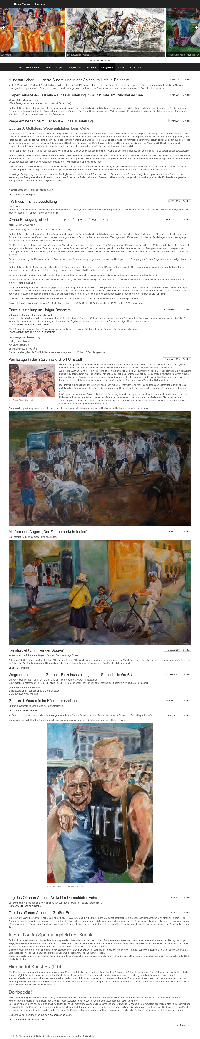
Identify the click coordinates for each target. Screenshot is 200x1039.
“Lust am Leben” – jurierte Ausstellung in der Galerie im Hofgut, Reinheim (69, 79)
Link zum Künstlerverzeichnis (23, 710)
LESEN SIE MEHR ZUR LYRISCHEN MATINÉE (32, 332)
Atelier (48, 67)
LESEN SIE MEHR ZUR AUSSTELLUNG (29, 324)
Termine (90, 67)
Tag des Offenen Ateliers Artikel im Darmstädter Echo (53, 897)
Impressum (135, 67)
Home (19, 67)
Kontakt (121, 67)
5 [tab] (105, 60)
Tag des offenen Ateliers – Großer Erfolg (42, 912)
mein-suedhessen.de (54, 1014)
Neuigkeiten (107, 67)
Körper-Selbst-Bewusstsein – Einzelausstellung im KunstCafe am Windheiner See (76, 95)
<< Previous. (183, 1025)
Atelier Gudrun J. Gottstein (29, 4)
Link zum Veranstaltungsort (22, 194)
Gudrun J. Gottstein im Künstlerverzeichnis (44, 700)
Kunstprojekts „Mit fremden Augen (41, 715)
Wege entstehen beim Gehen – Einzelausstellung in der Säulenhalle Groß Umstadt (77, 674)
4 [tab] (102, 60)
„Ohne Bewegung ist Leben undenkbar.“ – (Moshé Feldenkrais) (60, 219)
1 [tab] (91, 60)
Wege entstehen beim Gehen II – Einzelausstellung (51, 121)
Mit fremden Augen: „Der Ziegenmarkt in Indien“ (48, 531)
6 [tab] (109, 60)
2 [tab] (94, 60)
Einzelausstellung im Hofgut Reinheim (40, 309)
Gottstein (186, 79)
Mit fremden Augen (88, 85)
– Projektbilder (74, 67)
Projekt (59, 67)
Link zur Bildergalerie (19, 667)
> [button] (196, 27)
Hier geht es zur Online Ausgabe (25, 905)
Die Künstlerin (33, 67)
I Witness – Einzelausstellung (33, 201)
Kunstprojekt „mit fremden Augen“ (36, 650)
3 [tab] (98, 60)
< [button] (4, 27)
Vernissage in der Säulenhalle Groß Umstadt (45, 359)
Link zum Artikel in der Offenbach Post (27, 1019)
